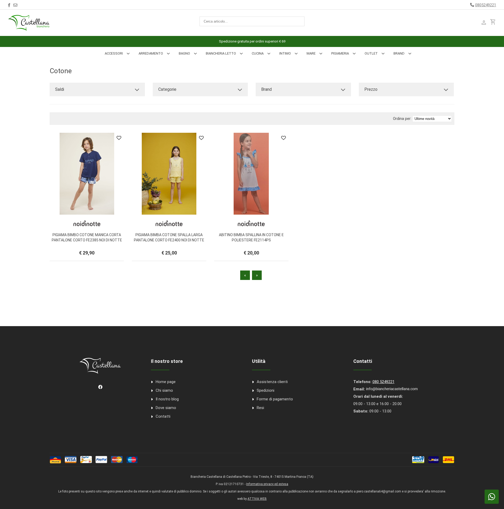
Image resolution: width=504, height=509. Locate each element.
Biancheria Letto (221, 53)
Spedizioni (265, 390)
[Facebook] (9, 5)
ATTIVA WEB (257, 499)
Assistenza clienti (272, 381)
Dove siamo (166, 407)
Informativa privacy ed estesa (267, 484)
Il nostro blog (167, 399)
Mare (311, 53)
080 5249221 (383, 381)
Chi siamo (164, 390)
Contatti (163, 416)
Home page (166, 381)
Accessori (114, 53)
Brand (399, 53)
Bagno (184, 53)
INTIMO (285, 53)
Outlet (371, 53)
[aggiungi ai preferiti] (119, 137)
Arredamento (151, 53)
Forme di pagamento (275, 399)
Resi (260, 407)
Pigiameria (340, 53)
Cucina (258, 53)
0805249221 (485, 5)
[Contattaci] (15, 5)
